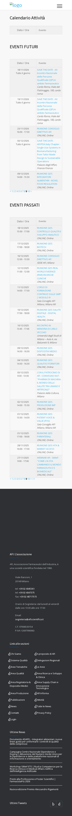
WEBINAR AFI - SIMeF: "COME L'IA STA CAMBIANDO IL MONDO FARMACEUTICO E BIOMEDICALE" (49, 464)
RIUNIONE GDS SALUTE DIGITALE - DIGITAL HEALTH (49, 313)
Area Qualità (17, 673)
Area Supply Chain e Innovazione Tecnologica (47, 685)
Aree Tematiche (19, 666)
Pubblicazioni (18, 699)
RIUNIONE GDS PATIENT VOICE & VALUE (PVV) (46, 417)
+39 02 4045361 (27, 588)
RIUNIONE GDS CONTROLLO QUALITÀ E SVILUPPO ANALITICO (49, 231)
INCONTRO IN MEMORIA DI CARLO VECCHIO (47, 329)
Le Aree (41, 666)
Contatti (15, 712)
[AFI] (33, 5)
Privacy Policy (44, 712)
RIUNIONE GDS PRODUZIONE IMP (46, 403)
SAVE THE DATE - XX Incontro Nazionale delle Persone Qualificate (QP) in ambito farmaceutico (48, 76)
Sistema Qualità (19, 660)
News (14, 706)
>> (33, 478)
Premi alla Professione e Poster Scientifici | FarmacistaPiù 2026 (33, 780)
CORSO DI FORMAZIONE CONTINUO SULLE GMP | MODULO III (49, 292)
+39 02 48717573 (28, 596)
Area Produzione (20, 693)
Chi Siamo (16, 653)
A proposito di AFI (46, 653)
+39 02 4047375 (27, 592)
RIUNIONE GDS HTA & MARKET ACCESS (48, 447)
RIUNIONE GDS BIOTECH (44, 245)
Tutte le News (44, 706)
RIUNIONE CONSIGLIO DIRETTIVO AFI (48, 130)
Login (13, 719)
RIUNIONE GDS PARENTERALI (44, 435)
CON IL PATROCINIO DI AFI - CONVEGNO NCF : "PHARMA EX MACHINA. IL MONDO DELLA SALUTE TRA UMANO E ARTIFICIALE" (49, 381)
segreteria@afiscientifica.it (29, 619)
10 (28, 191)
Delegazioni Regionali (48, 660)
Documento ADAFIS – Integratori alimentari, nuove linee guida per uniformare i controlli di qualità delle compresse (36, 741)
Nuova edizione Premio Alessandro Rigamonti (34, 789)
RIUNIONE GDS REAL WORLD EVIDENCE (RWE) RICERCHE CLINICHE (47, 273)
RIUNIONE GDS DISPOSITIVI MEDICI (47, 349)
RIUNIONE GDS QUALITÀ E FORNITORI (48, 362)
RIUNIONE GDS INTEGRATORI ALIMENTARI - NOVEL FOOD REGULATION (47, 179)
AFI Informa (43, 693)
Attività (40, 699)
